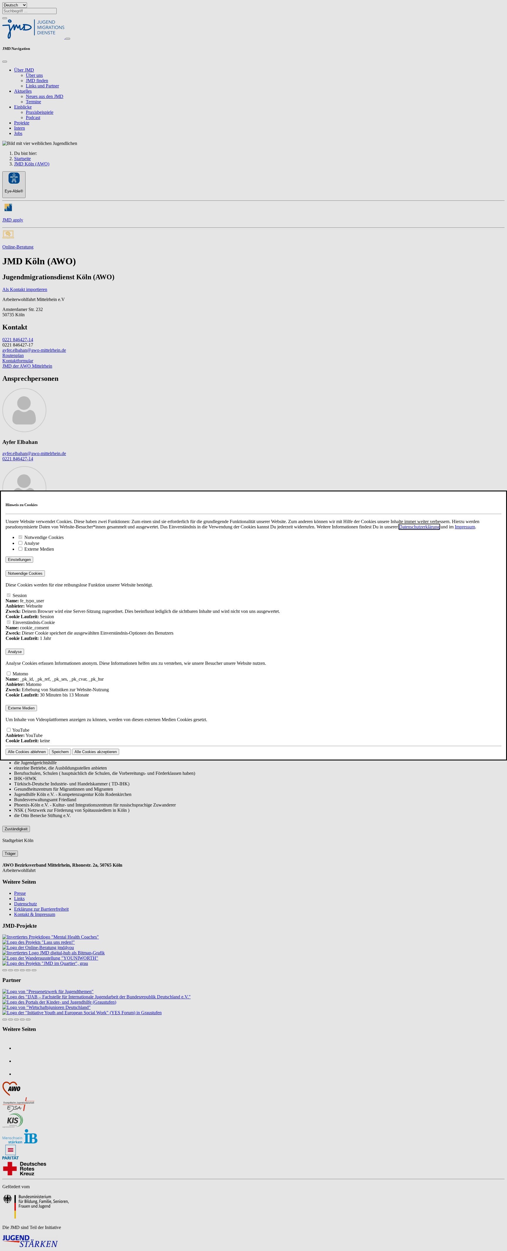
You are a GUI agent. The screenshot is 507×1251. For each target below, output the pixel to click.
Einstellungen (19, 559)
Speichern (60, 752)
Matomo (19, 673)
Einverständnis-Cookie (33, 622)
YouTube (20, 730)
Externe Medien (38, 549)
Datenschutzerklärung (419, 526)
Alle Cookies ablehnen (27, 752)
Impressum (465, 526)
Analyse (31, 543)
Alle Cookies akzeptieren (96, 752)
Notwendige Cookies (43, 537)
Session (19, 595)
